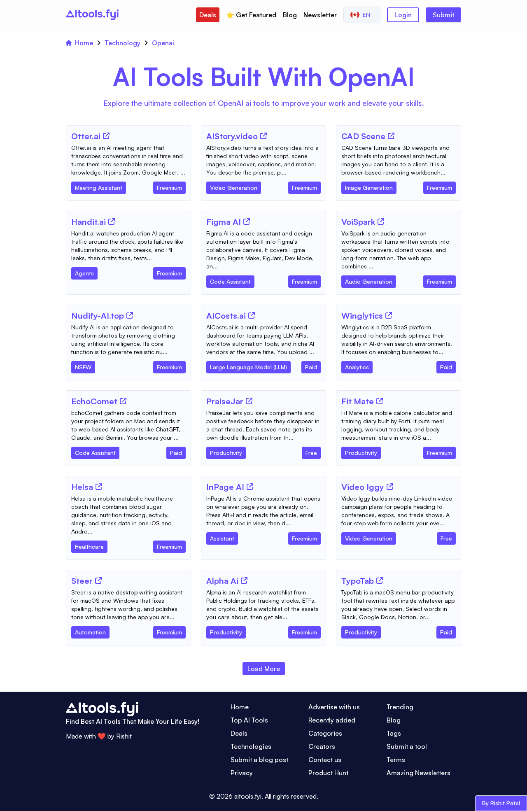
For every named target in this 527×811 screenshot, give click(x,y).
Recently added (331, 720)
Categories (325, 733)
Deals (207, 15)
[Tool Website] (106, 136)
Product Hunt (328, 773)
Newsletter (320, 15)
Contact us (324, 759)
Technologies (251, 746)
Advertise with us (334, 707)
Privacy (242, 773)
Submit (443, 15)
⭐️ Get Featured (251, 15)
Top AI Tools (249, 720)
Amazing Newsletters (418, 773)
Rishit (124, 736)
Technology (122, 43)
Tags (394, 733)
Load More (263, 668)
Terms (396, 759)
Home (84, 43)
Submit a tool (407, 746)
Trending (400, 707)
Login (403, 15)
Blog (290, 15)
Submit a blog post (259, 759)
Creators (321, 746)
